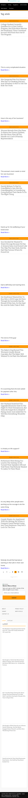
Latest (4, 620)
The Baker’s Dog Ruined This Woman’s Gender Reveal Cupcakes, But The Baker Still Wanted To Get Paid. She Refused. (14, 353)
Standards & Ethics (7, 795)
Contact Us (5, 614)
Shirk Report (4, 8)
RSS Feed (14, 796)
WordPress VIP (9, 796)
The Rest (11, 8)
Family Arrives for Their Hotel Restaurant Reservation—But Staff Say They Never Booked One (13, 760)
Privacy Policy (19, 608)
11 (22, 572)
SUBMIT (4, 611)
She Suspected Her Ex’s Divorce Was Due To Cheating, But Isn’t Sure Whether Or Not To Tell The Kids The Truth (14, 82)
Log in (18, 796)
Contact (23, 793)
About (4, 608)
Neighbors (15, 4)
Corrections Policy (15, 795)
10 (18, 572)
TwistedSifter (18, 793)
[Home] (14, 1)
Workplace (3, 4)
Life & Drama (23, 4)
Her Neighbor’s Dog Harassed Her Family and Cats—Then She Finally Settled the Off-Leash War (13, 630)
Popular (9, 620)
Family (9, 4)
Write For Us (19, 611)
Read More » (5, 70)
